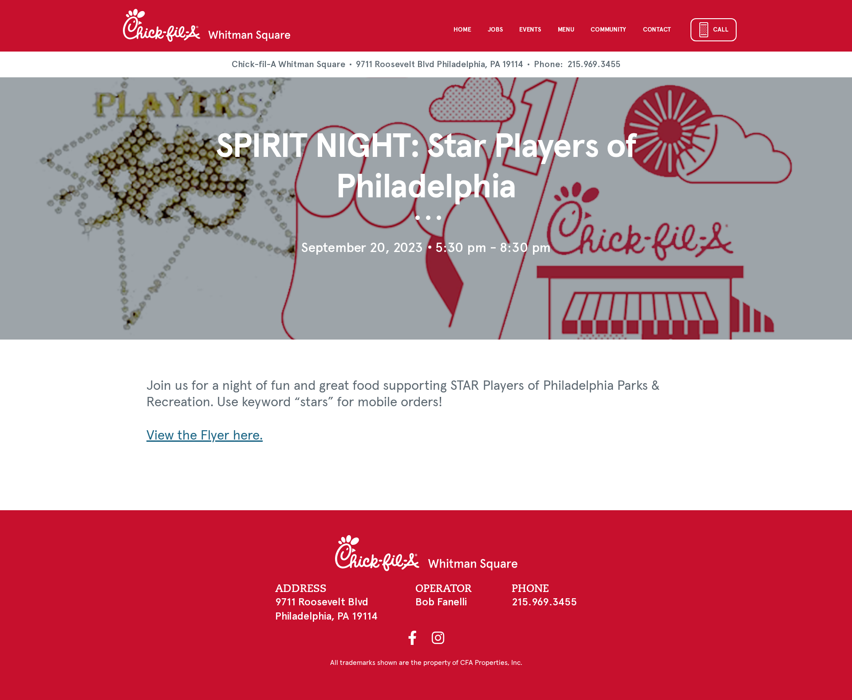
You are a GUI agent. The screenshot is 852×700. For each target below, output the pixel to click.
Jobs (495, 30)
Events (529, 30)
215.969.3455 (594, 64)
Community (608, 30)
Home (462, 30)
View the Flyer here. (204, 435)
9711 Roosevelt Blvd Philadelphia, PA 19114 (439, 64)
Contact (657, 30)
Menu (566, 30)
